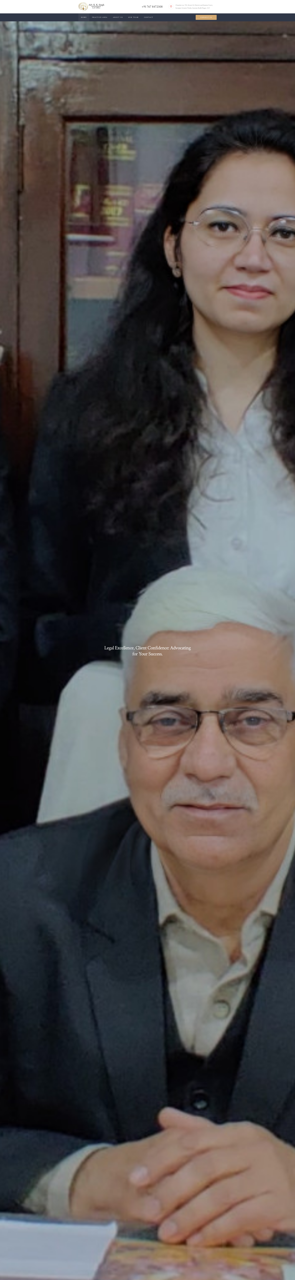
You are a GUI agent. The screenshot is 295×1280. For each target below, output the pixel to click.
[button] (206, 17)
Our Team (133, 17)
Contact (148, 17)
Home (84, 17)
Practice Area (100, 17)
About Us (118, 17)
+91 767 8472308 (152, 7)
